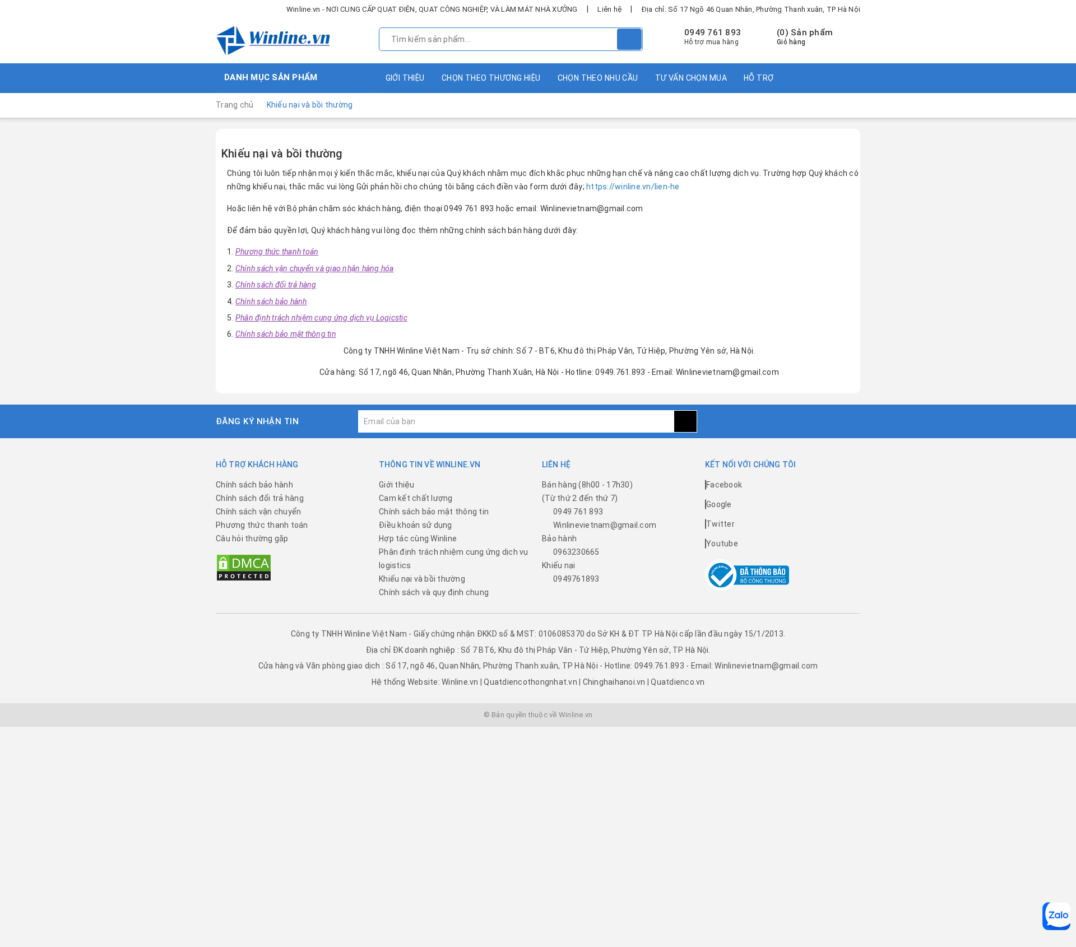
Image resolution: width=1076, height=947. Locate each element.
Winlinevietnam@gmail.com (604, 525)
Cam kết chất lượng (416, 498)
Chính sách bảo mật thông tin (434, 511)
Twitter (720, 523)
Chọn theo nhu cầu (598, 77)
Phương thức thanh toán (262, 525)
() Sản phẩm (805, 37)
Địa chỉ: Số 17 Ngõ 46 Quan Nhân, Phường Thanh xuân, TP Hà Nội (751, 9)
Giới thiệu (405, 77)
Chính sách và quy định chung (434, 592)
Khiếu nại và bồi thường (282, 153)
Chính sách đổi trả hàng (260, 498)
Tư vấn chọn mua (691, 77)
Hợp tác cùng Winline (418, 538)
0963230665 (576, 551)
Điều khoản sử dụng (415, 525)
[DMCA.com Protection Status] (244, 567)
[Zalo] (1056, 916)
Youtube (722, 543)
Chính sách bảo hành (254, 484)
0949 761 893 (712, 32)
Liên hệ (609, 9)
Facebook (724, 484)
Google (719, 504)
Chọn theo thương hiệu (491, 77)
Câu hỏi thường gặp (252, 538)
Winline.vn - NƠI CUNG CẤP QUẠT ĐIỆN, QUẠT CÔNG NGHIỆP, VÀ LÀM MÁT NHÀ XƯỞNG (432, 9)
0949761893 (576, 578)
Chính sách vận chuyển (258, 511)
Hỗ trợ (759, 77)
